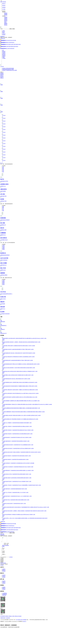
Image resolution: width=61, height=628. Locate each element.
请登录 (1, 1)
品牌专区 (3, 56)
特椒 (12, 42)
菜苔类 (9, 44)
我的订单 (3, 3)
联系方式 (3, 588)
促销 (3, 66)
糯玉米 (17, 46)
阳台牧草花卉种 (3, 48)
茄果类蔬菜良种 (3, 42)
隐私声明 (3, 581)
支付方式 (3, 576)
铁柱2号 (3, 31)
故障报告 (3, 589)
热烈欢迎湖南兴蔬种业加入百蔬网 (8, 69)
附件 (13, 48)
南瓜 (8, 40)
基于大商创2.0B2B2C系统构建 (21, 619)
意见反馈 (19, 616)
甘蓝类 (14, 44)
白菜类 (12, 44)
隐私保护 (3, 616)
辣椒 (6, 42)
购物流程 (3, 583)
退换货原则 (4, 595)
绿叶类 (7, 44)
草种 (10, 48)
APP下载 (1, 602)
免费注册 (4, 1)
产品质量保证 (4, 593)
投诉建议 (3, 587)
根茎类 (12, 46)
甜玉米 (14, 46)
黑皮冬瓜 (3, 51)
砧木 (13, 42)
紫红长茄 (3, 54)
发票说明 (3, 575)
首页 (3, 50)
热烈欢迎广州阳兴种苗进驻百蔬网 (8, 68)
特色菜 (19, 44)
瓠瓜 (15, 40)
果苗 (12, 48)
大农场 (3, 30)
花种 (8, 48)
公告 (1, 66)
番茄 (10, 42)
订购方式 (3, 582)
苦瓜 (13, 40)
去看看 (1, 84)
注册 (3, 533)
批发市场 (3, 55)
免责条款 (10, 616)
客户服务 (3, 9)
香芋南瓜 (3, 34)
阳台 (6, 48)
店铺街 (3, 57)
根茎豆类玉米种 (3, 46)
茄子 (8, 42)
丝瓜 (12, 40)
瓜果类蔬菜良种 (3, 40)
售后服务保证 (4, 594)
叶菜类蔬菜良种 (3, 44)
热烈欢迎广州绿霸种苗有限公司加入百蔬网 (9, 70)
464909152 (24, 621)
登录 (1, 533)
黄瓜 (10, 40)
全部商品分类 (2, 38)
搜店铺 (13, 28)
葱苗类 (17, 44)
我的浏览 (3, 5)
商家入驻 (16, 616)
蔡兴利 (3, 32)
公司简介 (13, 616)
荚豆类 (9, 46)
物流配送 (3, 577)
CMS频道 (3, 58)
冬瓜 (6, 40)
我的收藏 (3, 7)
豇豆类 (7, 46)
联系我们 (6, 616)
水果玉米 (3, 53)
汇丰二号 (3, 33)
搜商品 (11, 28)
